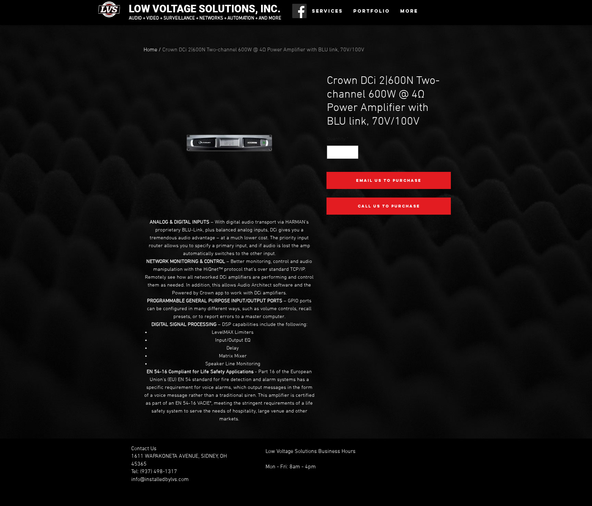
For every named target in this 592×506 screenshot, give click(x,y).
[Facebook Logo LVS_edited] (299, 11)
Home (150, 50)
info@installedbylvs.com (160, 479)
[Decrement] (332, 152)
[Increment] (353, 152)
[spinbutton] (342, 152)
